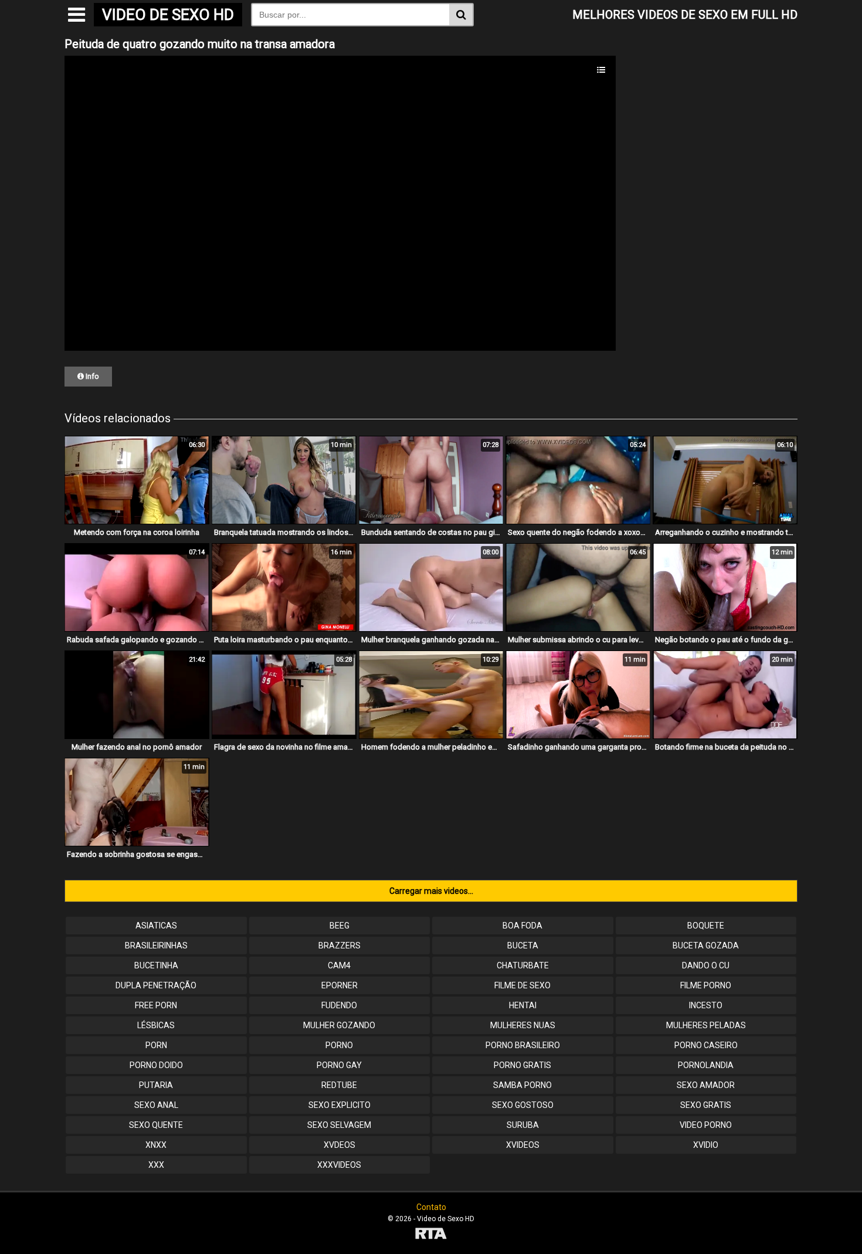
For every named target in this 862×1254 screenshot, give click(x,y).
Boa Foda (522, 925)
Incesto (705, 1005)
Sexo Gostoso (523, 1105)
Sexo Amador (706, 1085)
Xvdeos (339, 1145)
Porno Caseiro (706, 1045)
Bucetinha (156, 965)
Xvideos (522, 1145)
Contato (431, 1207)
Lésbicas (156, 1025)
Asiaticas (156, 925)
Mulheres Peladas (706, 1025)
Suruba (523, 1125)
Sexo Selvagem (339, 1125)
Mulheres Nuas (522, 1025)
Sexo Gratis (705, 1105)
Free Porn (156, 1005)
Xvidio (705, 1145)
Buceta (522, 945)
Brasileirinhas (156, 945)
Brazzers (339, 945)
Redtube (339, 1085)
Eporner (339, 985)
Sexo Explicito (339, 1105)
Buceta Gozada (706, 945)
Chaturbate (523, 965)
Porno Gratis (522, 1065)
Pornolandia (706, 1065)
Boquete (705, 925)
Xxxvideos (339, 1165)
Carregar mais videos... (431, 891)
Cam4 (339, 965)
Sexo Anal (156, 1105)
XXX (156, 1165)
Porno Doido (156, 1065)
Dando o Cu (705, 965)
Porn (156, 1045)
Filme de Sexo (522, 985)
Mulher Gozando (339, 1025)
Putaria (156, 1085)
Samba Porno (522, 1085)
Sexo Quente (156, 1125)
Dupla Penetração (156, 985)
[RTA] (431, 1235)
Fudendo (339, 1005)
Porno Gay (339, 1065)
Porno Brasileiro (523, 1045)
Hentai (523, 1005)
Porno (339, 1045)
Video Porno (706, 1125)
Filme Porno (705, 985)
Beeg (339, 925)
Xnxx (156, 1145)
